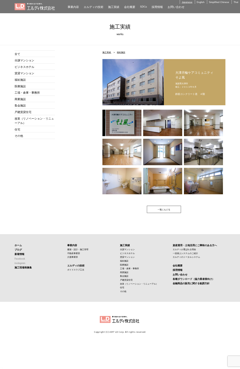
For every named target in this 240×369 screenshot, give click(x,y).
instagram (20, 262)
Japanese (187, 2)
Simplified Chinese (219, 2)
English (201, 2)
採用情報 (178, 269)
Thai (235, 2)
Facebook (20, 258)
